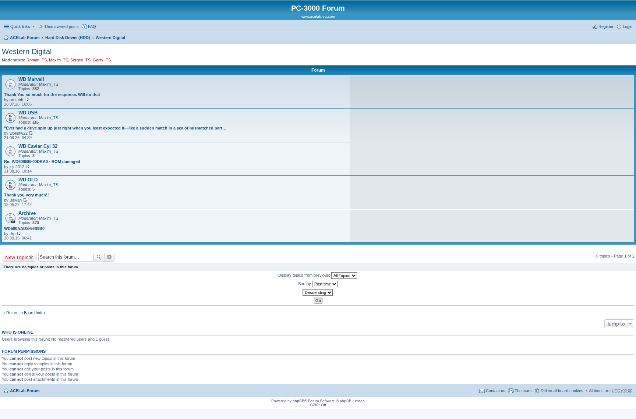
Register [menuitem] (606, 26)
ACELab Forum (25, 37)
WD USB (28, 113)
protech (16, 99)
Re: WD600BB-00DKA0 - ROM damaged (42, 161)
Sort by (305, 283)
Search (99, 257)
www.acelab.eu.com (318, 16)
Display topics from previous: (304, 275)
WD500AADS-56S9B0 (24, 228)
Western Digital (110, 37)
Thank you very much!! (26, 195)
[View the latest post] (26, 99)
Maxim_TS (58, 60)
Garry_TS (102, 60)
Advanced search (109, 257)
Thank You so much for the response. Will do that (52, 94)
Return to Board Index (26, 312)
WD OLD (28, 179)
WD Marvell (31, 79)
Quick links (20, 26)
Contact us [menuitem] (495, 390)
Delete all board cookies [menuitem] (562, 390)
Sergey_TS (80, 60)
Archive (27, 213)
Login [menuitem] (627, 26)
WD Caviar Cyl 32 (37, 146)
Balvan (16, 200)
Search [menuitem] (629, 38)
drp (12, 233)
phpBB (298, 401)
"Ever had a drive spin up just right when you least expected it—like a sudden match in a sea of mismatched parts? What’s (115, 128)
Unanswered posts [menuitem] (62, 26)
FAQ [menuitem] (92, 26)
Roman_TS (36, 60)
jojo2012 (17, 166)
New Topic (16, 257)
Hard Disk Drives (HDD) (67, 37)
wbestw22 (19, 133)
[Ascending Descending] (318, 292)
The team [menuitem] (523, 390)
